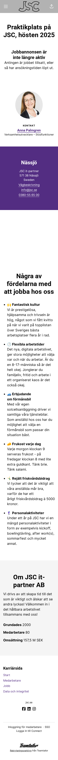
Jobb (6, 686)
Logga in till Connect (29, 730)
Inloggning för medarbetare (25, 727)
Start (6, 675)
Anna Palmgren (29, 130)
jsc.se (29, 702)
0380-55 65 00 (29, 195)
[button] (51, 6)
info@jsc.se (29, 190)
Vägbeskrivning (29, 185)
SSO (47, 727)
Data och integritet (16, 691)
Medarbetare (12, 680)
